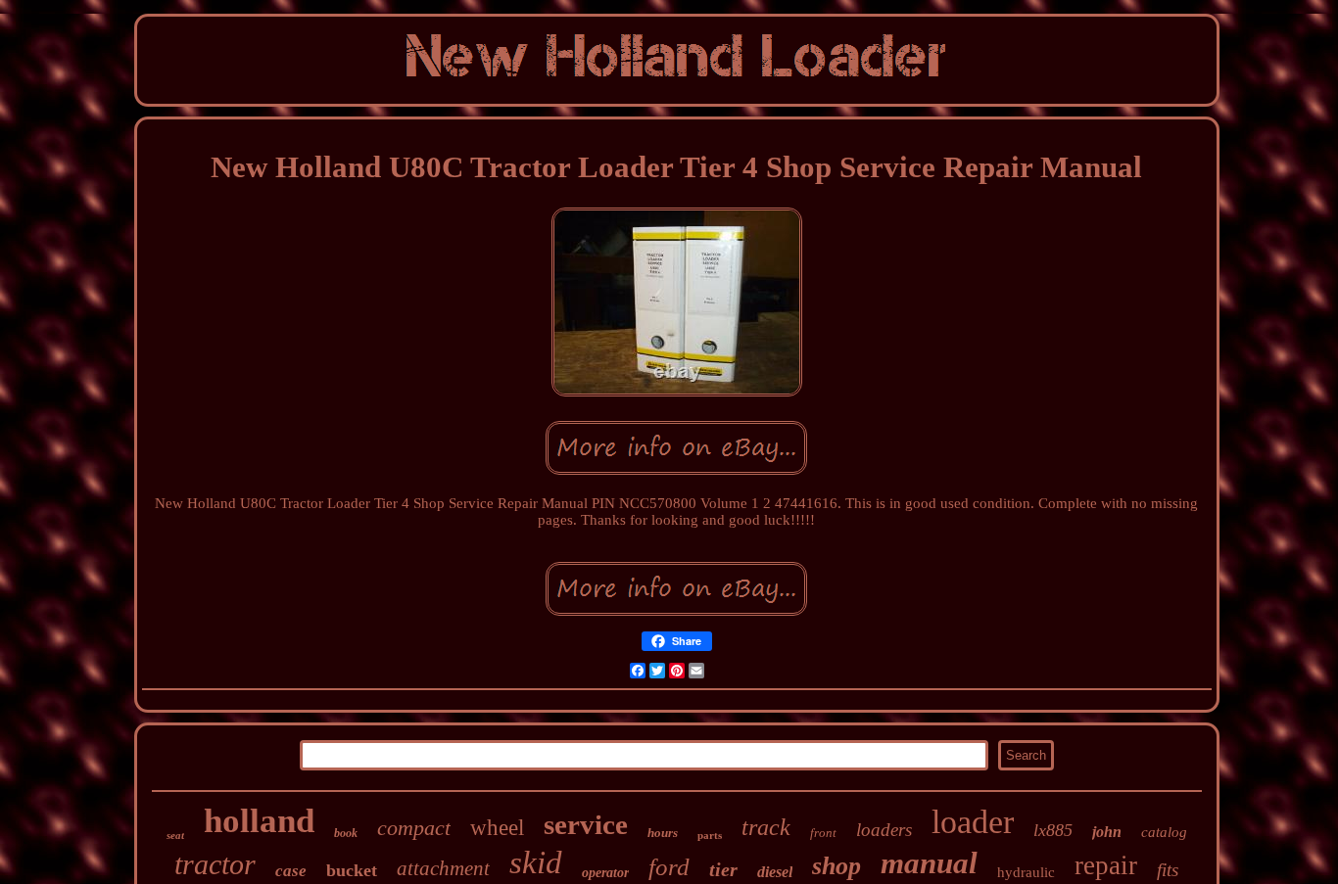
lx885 (1053, 830)
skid (535, 862)
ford (669, 867)
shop (836, 866)
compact (414, 827)
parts (709, 835)
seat (175, 835)
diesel (774, 871)
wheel (497, 827)
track (765, 827)
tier (723, 869)
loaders (884, 829)
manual (929, 863)
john (1107, 831)
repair (1106, 865)
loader (973, 822)
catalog (1164, 832)
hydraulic (1026, 872)
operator (605, 872)
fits (1167, 870)
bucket (351, 870)
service (586, 824)
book (346, 833)
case (291, 870)
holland (259, 821)
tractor (215, 864)
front (823, 832)
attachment (443, 868)
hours (662, 832)
